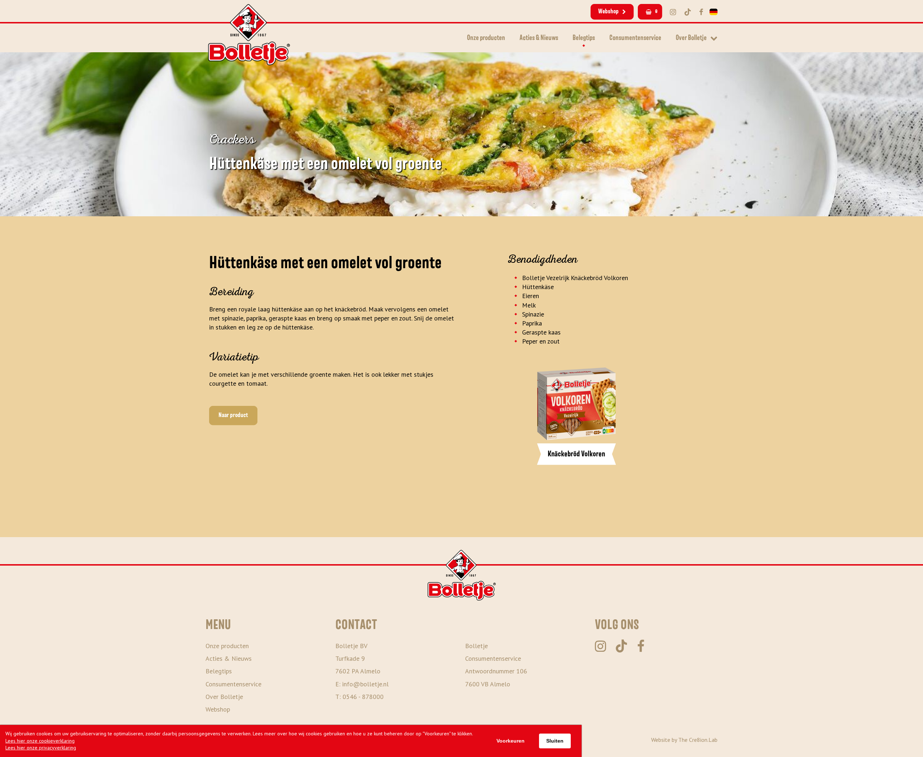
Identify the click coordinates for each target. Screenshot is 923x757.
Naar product (233, 415)
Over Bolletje (691, 37)
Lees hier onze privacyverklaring (40, 747)
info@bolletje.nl (365, 684)
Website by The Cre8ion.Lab (684, 739)
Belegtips (584, 37)
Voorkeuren (510, 741)
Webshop (608, 11)
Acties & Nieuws (539, 37)
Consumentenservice (635, 37)
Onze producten (486, 37)
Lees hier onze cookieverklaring (40, 741)
